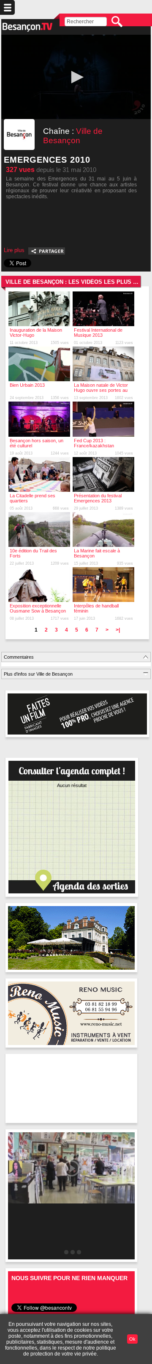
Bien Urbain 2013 (27, 385)
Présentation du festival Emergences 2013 (98, 498)
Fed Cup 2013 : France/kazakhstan (94, 443)
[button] (76, 77)
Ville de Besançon (73, 136)
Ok (132, 1339)
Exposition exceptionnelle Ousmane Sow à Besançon (38, 608)
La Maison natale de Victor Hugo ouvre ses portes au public (101, 390)
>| (118, 630)
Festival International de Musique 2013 (98, 332)
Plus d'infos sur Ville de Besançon (38, 673)
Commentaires (19, 657)
